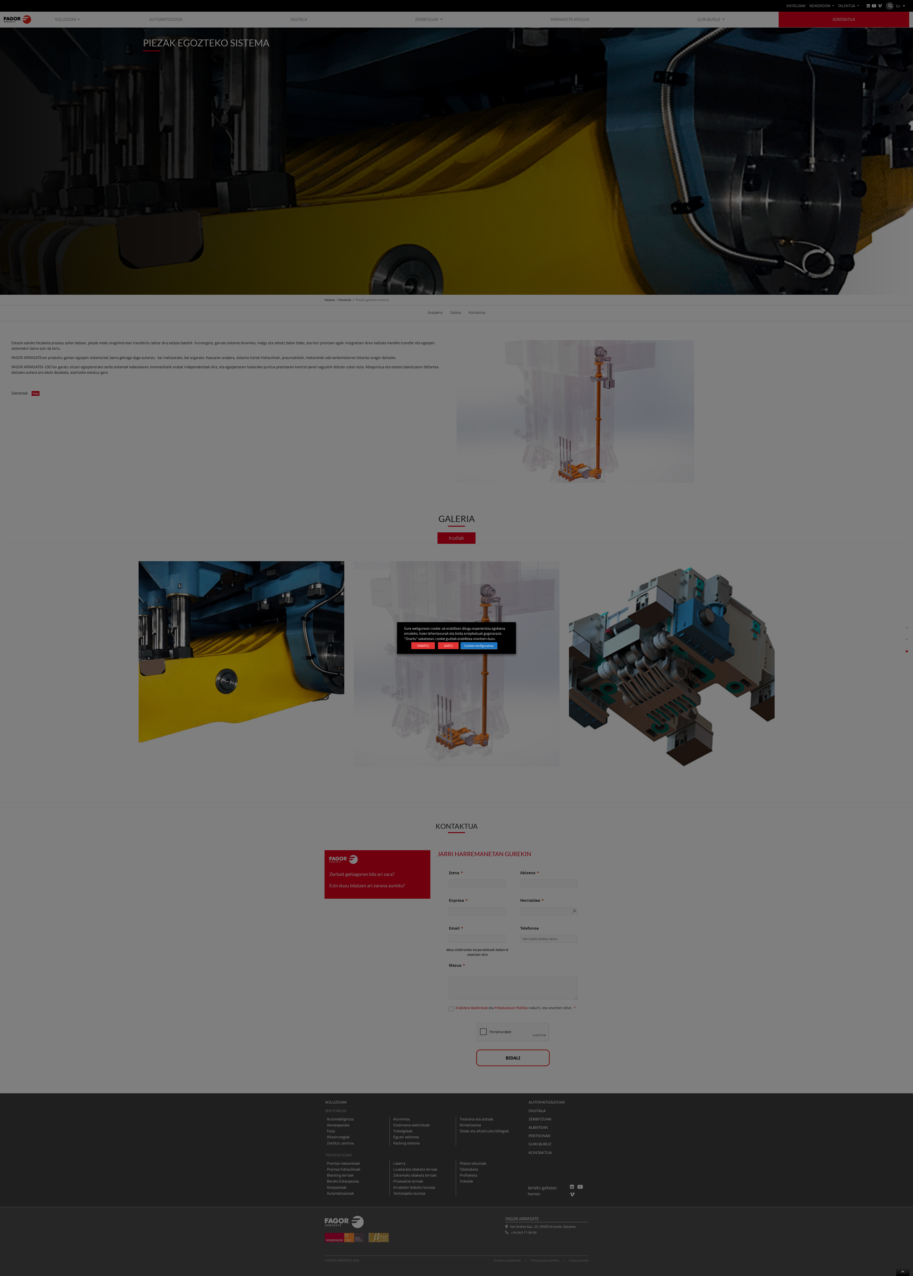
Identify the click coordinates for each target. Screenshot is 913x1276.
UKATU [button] (448, 645)
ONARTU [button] (423, 645)
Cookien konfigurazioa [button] (479, 645)
